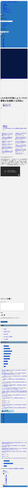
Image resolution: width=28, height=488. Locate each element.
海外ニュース (6, 10)
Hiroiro (5, 329)
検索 (2, 33)
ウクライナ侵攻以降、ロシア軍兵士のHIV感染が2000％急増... (7, 151)
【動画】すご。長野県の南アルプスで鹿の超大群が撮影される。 (7, 138)
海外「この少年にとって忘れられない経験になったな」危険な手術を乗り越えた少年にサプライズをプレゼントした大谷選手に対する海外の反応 (14, 391)
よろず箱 (6, 339)
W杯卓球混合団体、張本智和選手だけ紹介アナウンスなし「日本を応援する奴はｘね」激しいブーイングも (14, 449)
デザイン (5, 25)
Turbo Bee (6, 334)
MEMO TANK (7, 331)
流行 (4, 26)
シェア (7, 472)
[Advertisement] (14, 63)
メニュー (6, 484)
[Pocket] (6, 479)
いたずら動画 (7, 348)
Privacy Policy (7, 460)
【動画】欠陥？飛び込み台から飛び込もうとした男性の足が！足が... (7, 148)
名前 (2, 312)
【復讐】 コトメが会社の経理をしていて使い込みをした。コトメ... (20, 146)
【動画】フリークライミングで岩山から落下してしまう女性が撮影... (7, 134)
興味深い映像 (7, 358)
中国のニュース (6, 9)
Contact (5, 466)
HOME (4, 4)
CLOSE (3, 15)
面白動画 (5, 8)
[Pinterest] (6, 483)
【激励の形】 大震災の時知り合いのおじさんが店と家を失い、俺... (20, 138)
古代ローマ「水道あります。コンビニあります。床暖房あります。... (20, 142)
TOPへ (5, 486)
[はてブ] (6, 478)
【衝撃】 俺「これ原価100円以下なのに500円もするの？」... (21, 134)
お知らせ (4, 400)
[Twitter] (6, 476)
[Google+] (6, 477)
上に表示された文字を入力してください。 (10, 317)
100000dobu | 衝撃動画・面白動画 (16, 468)
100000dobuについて (8, 463)
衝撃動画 (5, 5)
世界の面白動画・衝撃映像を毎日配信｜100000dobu (12, 77)
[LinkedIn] (6, 482)
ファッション (6, 23)
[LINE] (6, 481)
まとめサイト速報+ (8, 336)
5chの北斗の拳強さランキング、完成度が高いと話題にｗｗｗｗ (14, 397)
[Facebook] (6, 474)
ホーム (5, 470)
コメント (3, 301)
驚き (4, 6)
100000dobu (6, 346)
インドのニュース (7, 12)
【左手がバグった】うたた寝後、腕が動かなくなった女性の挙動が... (20, 150)
